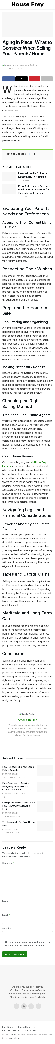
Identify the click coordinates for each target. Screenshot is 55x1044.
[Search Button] (51, 4)
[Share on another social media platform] (47, 78)
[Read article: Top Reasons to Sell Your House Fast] (45, 826)
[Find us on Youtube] (38, 1006)
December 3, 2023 (11, 833)
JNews (12, 1035)
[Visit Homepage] (27, 5)
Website (6, 928)
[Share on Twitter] (21, 78)
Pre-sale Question (11, 1030)
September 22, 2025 (28, 180)
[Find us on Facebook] (16, 1006)
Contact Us (30, 1030)
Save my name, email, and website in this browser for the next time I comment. (27, 944)
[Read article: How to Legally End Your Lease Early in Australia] (9, 176)
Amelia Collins (29, 65)
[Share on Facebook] (8, 78)
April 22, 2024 (26, 197)
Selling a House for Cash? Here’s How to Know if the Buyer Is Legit (18, 805)
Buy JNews (7, 1027)
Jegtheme (16, 1038)
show (30, 154)
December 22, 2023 (12, 816)
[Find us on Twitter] (24, 1006)
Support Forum (25, 1027)
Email (6, 914)
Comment (8, 863)
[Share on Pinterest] (34, 78)
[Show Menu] (3, 4)
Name (6, 901)
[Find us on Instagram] (31, 1006)
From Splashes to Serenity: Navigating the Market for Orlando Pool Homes (34, 190)
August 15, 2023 (14, 68)
